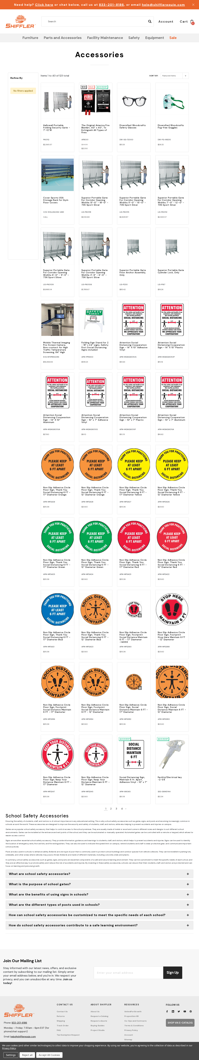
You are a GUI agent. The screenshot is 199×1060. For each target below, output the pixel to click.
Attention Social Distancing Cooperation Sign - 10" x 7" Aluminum (171, 417)
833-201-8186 (111, 5)
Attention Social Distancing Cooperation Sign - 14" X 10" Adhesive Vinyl (134, 346)
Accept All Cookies (49, 1055)
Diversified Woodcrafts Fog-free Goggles (171, 126)
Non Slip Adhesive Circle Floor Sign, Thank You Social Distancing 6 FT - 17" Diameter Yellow (133, 491)
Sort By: (153, 75)
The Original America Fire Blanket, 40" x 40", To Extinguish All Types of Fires (95, 129)
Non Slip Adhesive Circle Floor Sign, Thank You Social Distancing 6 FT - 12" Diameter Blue (95, 636)
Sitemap (128, 1039)
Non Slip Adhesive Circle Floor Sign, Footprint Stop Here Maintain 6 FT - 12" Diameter (171, 636)
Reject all (27, 1055)
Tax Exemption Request (68, 1035)
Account (128, 1035)
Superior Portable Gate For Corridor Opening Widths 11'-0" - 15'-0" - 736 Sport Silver (133, 201)
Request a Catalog (99, 1016)
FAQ (59, 1030)
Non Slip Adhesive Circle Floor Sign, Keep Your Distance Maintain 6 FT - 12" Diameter (95, 781)
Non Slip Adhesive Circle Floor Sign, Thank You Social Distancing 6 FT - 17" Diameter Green (56, 563)
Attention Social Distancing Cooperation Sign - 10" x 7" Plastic (133, 417)
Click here (44, 5)
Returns (61, 1016)
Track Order (63, 1025)
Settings (11, 1055)
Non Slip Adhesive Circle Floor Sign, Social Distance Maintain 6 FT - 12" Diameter (172, 708)
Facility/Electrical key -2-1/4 (170, 778)
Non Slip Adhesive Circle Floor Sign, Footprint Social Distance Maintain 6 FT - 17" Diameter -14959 (134, 637)
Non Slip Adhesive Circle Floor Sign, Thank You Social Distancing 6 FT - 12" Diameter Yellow (171, 491)
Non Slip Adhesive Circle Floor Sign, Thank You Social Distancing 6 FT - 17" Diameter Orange (56, 491)
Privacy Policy (131, 1030)
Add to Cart (57, 105)
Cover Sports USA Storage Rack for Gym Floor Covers (55, 200)
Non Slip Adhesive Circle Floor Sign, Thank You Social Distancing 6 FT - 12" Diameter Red (171, 563)
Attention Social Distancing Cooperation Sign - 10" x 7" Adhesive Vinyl (95, 419)
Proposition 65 (131, 1016)
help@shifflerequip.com (163, 5)
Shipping (61, 1021)
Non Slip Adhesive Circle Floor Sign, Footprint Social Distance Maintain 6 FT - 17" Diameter (57, 708)
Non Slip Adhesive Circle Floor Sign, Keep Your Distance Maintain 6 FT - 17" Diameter (57, 781)
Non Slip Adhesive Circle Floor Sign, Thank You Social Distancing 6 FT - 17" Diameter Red (133, 563)
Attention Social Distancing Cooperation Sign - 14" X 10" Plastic (171, 345)
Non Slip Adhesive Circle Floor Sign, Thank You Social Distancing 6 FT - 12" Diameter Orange (95, 491)
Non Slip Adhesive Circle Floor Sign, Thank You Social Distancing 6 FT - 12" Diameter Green (95, 563)
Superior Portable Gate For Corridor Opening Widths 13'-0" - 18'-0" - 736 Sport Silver (94, 201)
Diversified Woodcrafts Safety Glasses (133, 126)
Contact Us (62, 1011)
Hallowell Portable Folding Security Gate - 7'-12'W (56, 127)
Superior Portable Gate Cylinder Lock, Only (171, 271)
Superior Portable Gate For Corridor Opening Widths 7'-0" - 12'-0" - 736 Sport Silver (171, 201)
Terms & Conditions (134, 1025)
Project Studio (98, 1030)
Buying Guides (97, 1025)
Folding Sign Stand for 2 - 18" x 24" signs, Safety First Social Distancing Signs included (95, 346)
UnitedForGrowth (132, 1011)
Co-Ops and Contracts (135, 1021)
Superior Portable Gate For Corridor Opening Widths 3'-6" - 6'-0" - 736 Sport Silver (94, 274)
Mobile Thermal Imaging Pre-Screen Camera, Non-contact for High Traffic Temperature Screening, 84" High (56, 347)
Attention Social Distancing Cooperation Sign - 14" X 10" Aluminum (56, 419)
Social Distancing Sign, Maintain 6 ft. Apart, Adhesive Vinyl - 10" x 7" (133, 779)
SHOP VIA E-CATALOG (180, 1022)
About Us (95, 1011)
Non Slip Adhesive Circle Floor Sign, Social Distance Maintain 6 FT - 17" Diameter (134, 708)
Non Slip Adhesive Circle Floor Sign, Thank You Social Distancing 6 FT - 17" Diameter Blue (56, 636)
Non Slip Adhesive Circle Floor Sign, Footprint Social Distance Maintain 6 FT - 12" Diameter (95, 708)
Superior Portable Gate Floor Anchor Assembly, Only (133, 272)
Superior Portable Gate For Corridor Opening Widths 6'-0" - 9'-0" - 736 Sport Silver (56, 274)
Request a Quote (99, 1021)
